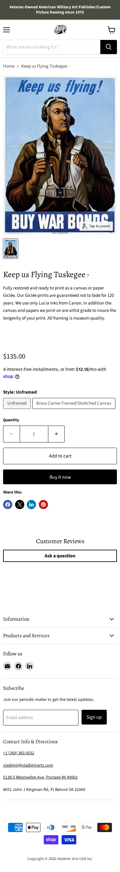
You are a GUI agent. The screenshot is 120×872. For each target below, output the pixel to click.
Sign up (94, 717)
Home (8, 66)
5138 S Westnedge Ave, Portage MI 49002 (40, 777)
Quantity (11, 420)
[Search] (108, 47)
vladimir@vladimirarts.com (28, 765)
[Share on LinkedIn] (31, 504)
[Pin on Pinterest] (43, 504)
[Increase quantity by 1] (56, 434)
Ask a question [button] (60, 555)
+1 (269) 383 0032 (18, 753)
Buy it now (60, 477)
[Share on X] (19, 504)
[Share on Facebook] (7, 504)
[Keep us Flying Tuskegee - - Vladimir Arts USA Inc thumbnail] (10, 248)
